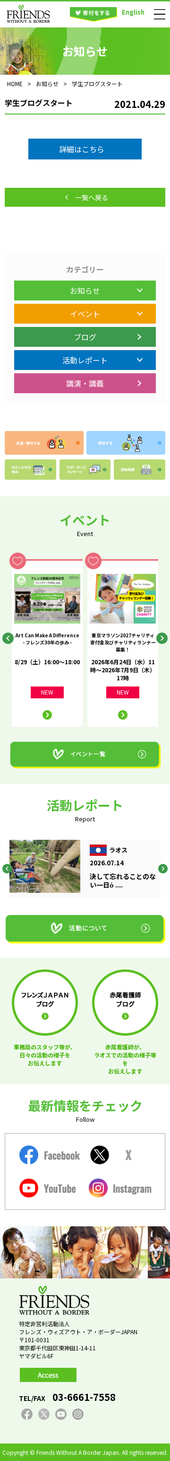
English (133, 12)
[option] (47, 643)
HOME (15, 83)
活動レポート (85, 360)
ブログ (85, 337)
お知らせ (85, 290)
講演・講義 (85, 383)
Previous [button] (8, 638)
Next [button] (162, 638)
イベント (85, 313)
